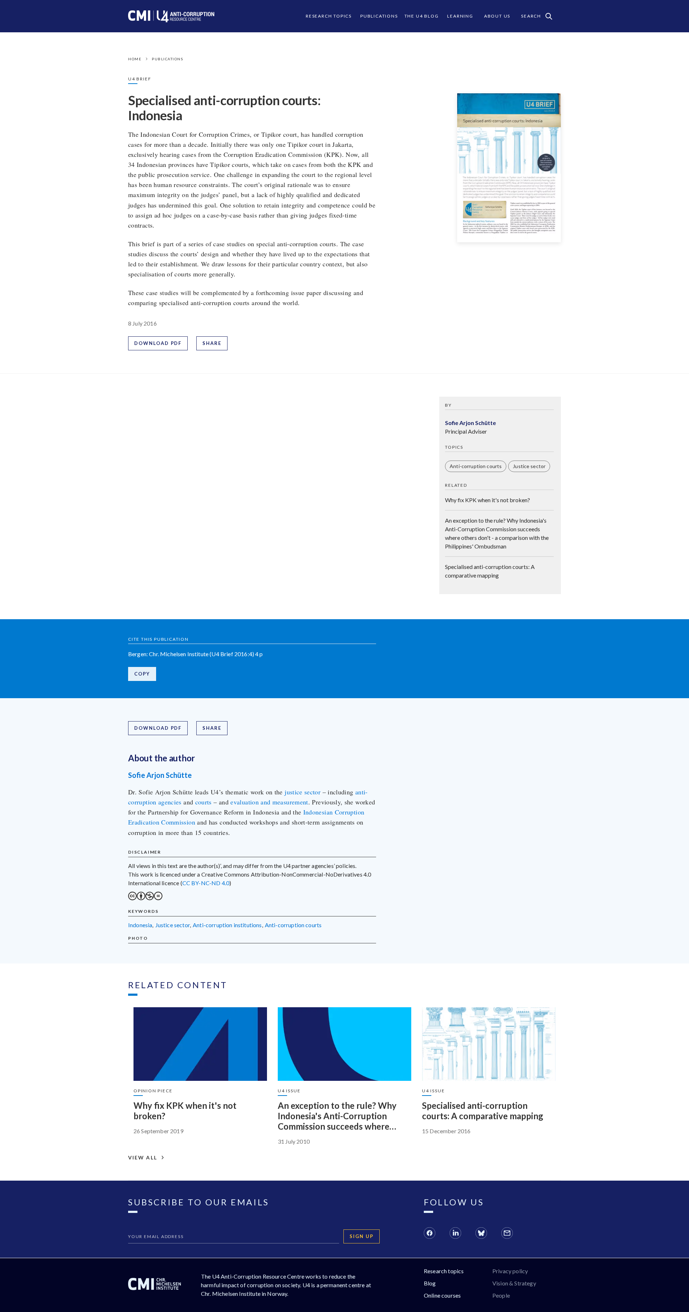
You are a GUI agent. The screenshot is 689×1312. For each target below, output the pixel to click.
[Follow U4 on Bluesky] (481, 1234)
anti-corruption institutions (227, 924)
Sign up (362, 1236)
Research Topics (329, 16)
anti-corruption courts (293, 924)
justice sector (302, 792)
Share (211, 343)
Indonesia (140, 924)
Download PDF (158, 343)
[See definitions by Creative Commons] (145, 898)
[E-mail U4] (507, 1234)
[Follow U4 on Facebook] (429, 1234)
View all (142, 1157)
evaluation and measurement (269, 802)
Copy (142, 674)
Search (531, 16)
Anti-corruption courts (476, 466)
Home (134, 59)
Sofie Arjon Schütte (160, 775)
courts (203, 802)
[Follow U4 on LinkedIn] (455, 1234)
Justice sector (529, 466)
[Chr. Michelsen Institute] (154, 1285)
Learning (460, 16)
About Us (497, 16)
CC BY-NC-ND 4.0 (205, 882)
